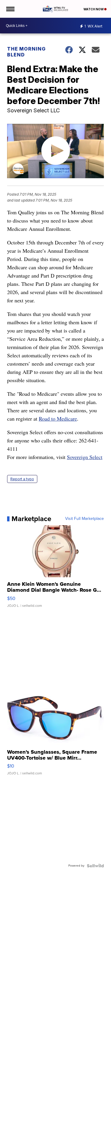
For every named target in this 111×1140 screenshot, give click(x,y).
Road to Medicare (58, 418)
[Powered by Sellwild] (95, 866)
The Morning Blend (26, 52)
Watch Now (93, 9)
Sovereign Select (84, 456)
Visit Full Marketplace (84, 519)
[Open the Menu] (9, 8)
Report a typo (22, 479)
